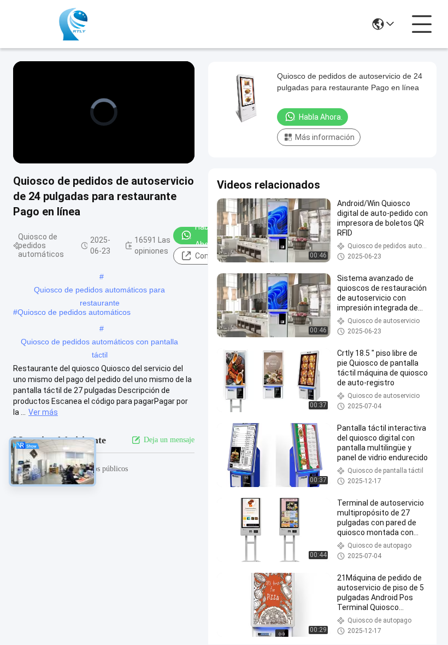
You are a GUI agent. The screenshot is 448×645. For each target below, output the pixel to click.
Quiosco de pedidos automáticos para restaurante (99, 290)
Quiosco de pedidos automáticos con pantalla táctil (99, 342)
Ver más (43, 412)
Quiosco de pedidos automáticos (74, 312)
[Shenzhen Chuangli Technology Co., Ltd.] (73, 24)
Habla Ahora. (206, 235)
